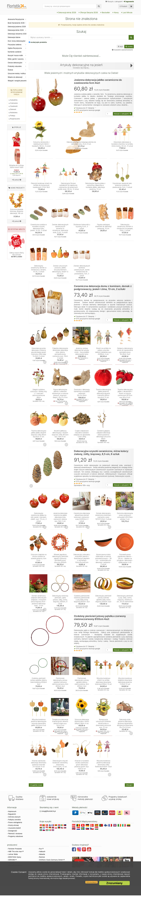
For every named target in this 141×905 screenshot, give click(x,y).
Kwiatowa (13, 112)
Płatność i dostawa (15, 833)
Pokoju (12, 116)
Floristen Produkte (15, 849)
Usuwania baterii (14, 828)
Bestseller (105, 12)
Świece (10, 70)
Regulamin (12, 814)
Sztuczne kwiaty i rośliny (16, 73)
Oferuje (129, 785)
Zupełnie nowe (36, 785)
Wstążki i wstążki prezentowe (17, 81)
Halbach (42, 851)
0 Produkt (123, 6)
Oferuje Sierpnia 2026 (89, 12)
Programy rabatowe (15, 836)
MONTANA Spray (14, 857)
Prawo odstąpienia (15, 822)
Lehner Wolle (13, 854)
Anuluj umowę (13, 825)
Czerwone (14, 103)
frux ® (41, 849)
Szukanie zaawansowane (123, 50)
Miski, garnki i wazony (16, 59)
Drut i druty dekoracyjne (16, 41)
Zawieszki (13, 106)
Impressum (12, 811)
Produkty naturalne (15, 66)
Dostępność (12, 831)
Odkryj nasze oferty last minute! (16, 255)
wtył (121, 46)
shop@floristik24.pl (49, 811)
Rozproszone (15, 119)
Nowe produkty (18, 188)
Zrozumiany (114, 883)
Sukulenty (13, 100)
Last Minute (127, 12)
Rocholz (42, 857)
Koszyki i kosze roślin (15, 55)
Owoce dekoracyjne (15, 63)
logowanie (129, 1)
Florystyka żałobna (14, 45)
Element (13, 109)
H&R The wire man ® (16, 851)
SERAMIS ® (12, 860)
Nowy (116, 12)
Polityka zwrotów (14, 820)
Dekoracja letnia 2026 (67, 12)
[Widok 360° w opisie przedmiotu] (45, 362)
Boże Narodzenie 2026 (16, 23)
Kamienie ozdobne (14, 52)
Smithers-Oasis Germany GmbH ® (52, 860)
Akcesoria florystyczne (16, 19)
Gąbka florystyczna (15, 48)
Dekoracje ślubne (14, 37)
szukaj (130, 46)
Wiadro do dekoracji (15, 77)
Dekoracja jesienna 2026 (17, 27)
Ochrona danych (14, 817)
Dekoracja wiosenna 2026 (17, 34)
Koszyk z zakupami (114, 1)
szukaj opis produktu (39, 42)
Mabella (42, 854)
